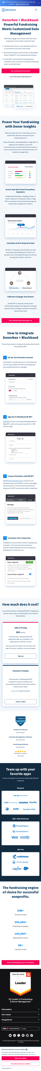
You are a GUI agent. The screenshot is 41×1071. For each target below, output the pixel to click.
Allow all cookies (20, 1058)
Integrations (7, 1020)
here (10, 365)
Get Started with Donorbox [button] (20, 71)
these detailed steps (15, 481)
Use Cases (6, 1014)
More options (6, 1068)
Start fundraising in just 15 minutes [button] (20, 962)
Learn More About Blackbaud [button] (20, 77)
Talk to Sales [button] (21, 702)
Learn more (15, 691)
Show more (32, 1054)
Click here (6, 421)
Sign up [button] (20, 656)
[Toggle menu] (36, 10)
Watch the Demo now (22, 4)
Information (7, 1009)
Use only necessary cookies (20, 1064)
